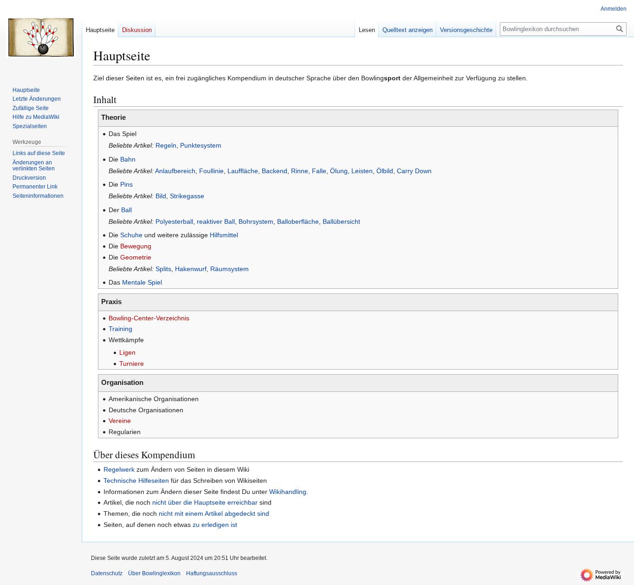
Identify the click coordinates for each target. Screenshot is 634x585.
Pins (126, 184)
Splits (163, 269)
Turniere (131, 363)
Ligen (127, 352)
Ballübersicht (341, 221)
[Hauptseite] (41, 37)
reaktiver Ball (216, 221)
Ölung (339, 171)
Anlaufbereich (175, 171)
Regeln (165, 145)
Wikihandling (287, 491)
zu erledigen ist (215, 524)
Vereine (120, 420)
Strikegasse (187, 196)
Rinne (299, 171)
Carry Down (414, 171)
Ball (126, 210)
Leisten (362, 171)
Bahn (128, 159)
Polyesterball (174, 221)
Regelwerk (119, 469)
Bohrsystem (256, 221)
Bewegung (135, 246)
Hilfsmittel (224, 235)
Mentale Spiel (142, 282)
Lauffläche (242, 171)
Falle (319, 171)
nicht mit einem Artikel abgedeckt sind (214, 513)
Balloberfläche (298, 221)
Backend (274, 171)
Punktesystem (200, 145)
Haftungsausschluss (211, 573)
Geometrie (135, 257)
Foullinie (211, 171)
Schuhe (131, 235)
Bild (160, 196)
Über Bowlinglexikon (154, 573)
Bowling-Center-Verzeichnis (149, 318)
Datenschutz (107, 573)
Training (120, 328)
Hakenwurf (191, 269)
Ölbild (384, 171)
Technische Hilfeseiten (136, 480)
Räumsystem (229, 269)
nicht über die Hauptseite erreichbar (205, 502)
